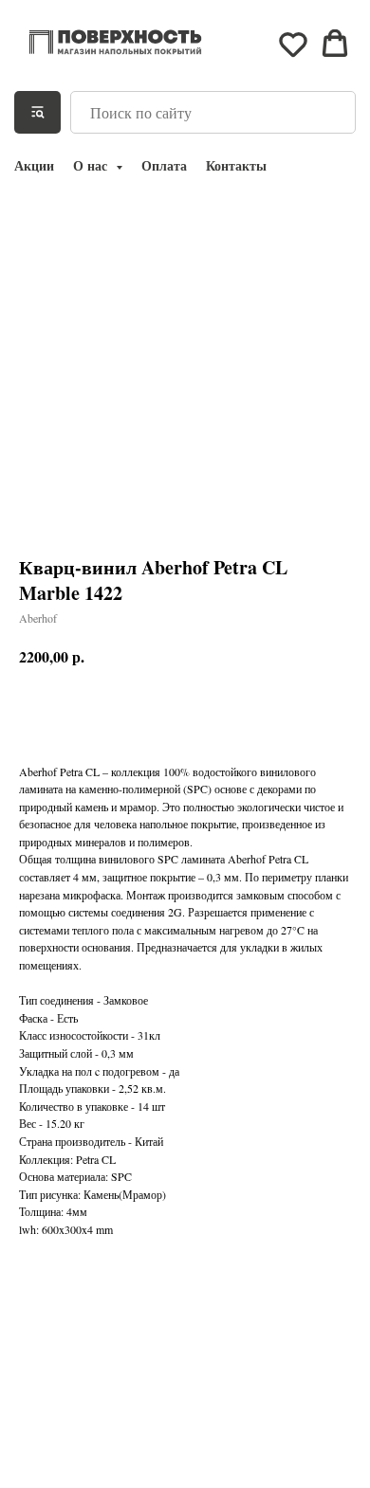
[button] (293, 43)
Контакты (236, 165)
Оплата (164, 165)
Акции (34, 165)
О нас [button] (92, 165)
